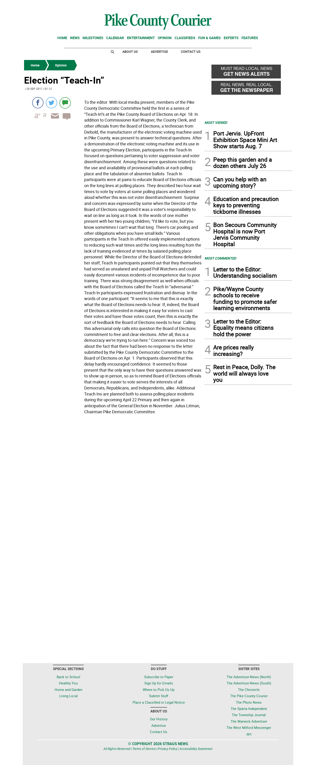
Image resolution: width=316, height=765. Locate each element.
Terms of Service (144, 748)
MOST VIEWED (215, 122)
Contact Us (191, 51)
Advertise (159, 51)
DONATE (281, 5)
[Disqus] (113, 479)
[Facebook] (37, 102)
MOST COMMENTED (220, 258)
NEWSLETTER (254, 5)
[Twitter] (51, 102)
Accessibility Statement (196, 748)
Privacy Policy (167, 748)
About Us (130, 51)
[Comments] (65, 102)
